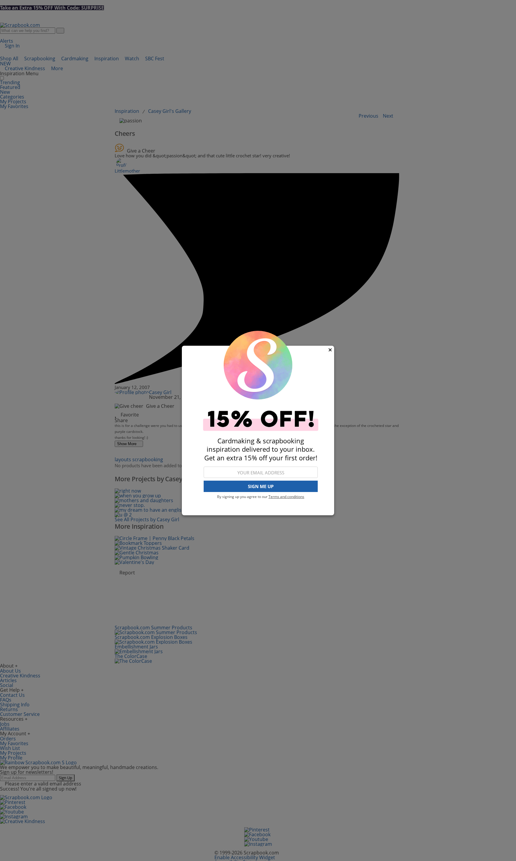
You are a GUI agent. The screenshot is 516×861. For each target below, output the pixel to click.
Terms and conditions (286, 496)
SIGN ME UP (261, 487)
